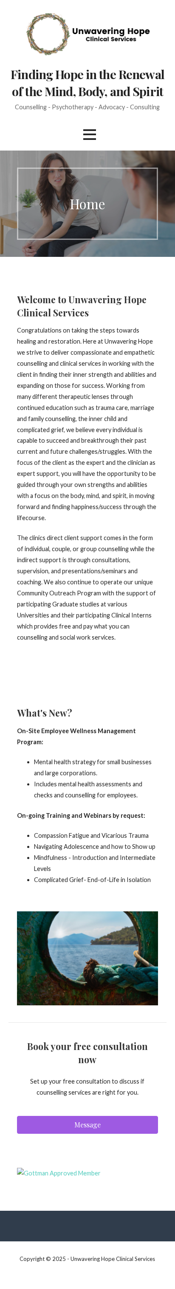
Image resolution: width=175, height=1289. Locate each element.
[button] (89, 134)
